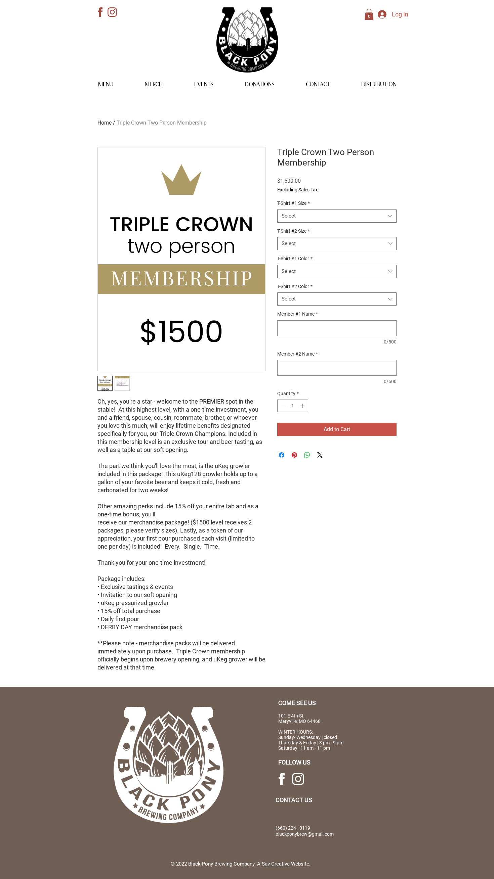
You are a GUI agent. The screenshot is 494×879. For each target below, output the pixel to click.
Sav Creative (276, 864)
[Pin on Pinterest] (294, 455)
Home (104, 123)
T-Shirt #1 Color (295, 258)
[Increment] (303, 406)
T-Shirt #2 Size (293, 231)
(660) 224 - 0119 (293, 828)
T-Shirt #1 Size (293, 203)
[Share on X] (320, 455)
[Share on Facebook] (282, 455)
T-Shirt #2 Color (295, 286)
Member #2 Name (297, 354)
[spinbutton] (293, 406)
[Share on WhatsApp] (307, 455)
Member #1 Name (297, 314)
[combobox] (337, 216)
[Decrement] (282, 406)
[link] (369, 14)
